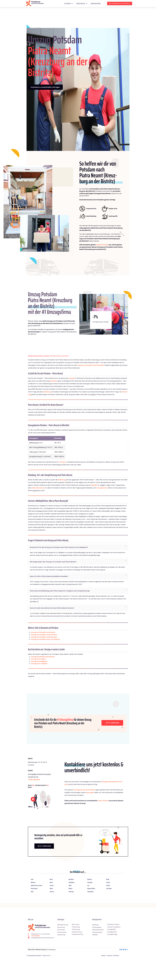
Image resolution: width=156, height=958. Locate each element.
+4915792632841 (34, 780)
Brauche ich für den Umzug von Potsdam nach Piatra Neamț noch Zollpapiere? (59, 547)
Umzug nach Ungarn (38, 659)
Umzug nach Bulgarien (39, 661)
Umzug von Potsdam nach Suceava (44, 635)
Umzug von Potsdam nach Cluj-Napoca (45, 639)
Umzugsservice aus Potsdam (84, 790)
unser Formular (103, 801)
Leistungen (67, 3)
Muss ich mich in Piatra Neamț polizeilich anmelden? (49, 576)
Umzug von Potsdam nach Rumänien (90, 365)
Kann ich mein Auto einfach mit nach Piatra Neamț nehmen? (52, 608)
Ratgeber (103, 955)
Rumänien (46, 356)
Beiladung (47, 392)
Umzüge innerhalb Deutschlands (43, 657)
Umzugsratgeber (95, 3)
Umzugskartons (102, 488)
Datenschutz (116, 955)
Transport (62, 462)
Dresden (72, 378)
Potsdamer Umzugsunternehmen (35, 356)
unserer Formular (102, 245)
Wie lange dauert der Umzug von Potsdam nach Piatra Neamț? (53, 562)
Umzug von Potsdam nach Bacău (43, 632)
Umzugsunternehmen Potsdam (34, 955)
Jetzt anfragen (112, 723)
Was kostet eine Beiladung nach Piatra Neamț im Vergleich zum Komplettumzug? (60, 591)
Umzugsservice (80, 3)
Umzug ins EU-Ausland (39, 664)
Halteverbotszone (37, 488)
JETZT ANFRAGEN (44, 846)
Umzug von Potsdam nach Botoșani (44, 637)
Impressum (109, 955)
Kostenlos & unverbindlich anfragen (45, 87)
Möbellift (94, 485)
